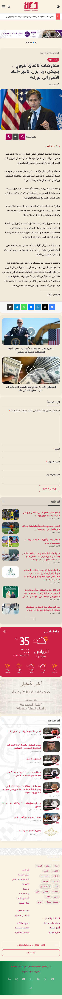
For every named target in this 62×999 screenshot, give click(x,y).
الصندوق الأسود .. (32, 759)
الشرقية (55, 881)
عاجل (48, 897)
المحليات (25, 870)
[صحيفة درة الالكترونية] (31, 6)
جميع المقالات (23, 923)
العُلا (56, 886)
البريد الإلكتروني (53, 462)
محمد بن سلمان (52, 902)
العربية (45, 881)
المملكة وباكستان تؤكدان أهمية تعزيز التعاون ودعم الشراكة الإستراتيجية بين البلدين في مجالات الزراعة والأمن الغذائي (41, 593)
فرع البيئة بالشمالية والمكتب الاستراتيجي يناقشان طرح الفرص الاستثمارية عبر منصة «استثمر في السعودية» (41, 556)
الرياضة (26, 889)
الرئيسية (53, 53)
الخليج (46, 871)
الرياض (55, 876)
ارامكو (48, 866)
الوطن (45, 892)
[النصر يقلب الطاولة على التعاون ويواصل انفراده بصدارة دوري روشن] (10, 514)
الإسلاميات (24, 893)
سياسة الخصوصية (52, 923)
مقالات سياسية (22, 928)
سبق (56, 897)
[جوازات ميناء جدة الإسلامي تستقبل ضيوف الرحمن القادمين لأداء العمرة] (10, 608)
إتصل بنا (37, 971)
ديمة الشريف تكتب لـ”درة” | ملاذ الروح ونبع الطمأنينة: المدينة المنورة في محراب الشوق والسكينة (22, 789)
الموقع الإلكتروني (53, 474)
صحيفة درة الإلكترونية (23, 967)
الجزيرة (39, 866)
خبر (37, 892)
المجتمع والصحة (22, 898)
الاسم (57, 449)
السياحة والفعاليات (51, 918)
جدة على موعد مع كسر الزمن (27, 817)
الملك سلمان (45, 886)
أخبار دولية (44, 53)
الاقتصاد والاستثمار (20, 879)
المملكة (55, 892)
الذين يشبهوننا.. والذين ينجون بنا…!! (24, 731)
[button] (35, 42)
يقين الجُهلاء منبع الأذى (30, 830)
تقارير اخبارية (23, 875)
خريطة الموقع (27, 971)
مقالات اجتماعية (22, 932)
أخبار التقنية (24, 903)
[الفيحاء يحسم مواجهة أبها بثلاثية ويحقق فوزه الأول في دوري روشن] (10, 528)
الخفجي (55, 871)
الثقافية (25, 884)
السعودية (44, 876)
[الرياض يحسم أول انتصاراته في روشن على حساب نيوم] (10, 541)
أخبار (56, 866)
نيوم (40, 902)
